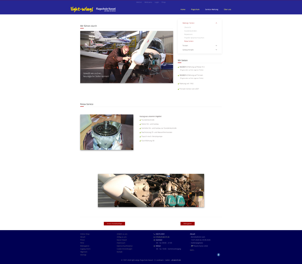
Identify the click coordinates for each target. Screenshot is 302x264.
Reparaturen (188, 34)
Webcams (148, 2)
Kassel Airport (122, 240)
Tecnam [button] (185, 45)
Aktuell (82, 237)
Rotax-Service (188, 41)
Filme (82, 243)
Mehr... (192, 250)
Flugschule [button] (195, 9)
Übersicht (187, 27)
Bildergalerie (187, 223)
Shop (163, 2)
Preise (82, 240)
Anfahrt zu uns (122, 234)
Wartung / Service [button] (188, 23)
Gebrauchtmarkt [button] (188, 50)
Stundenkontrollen (190, 31)
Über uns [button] (227, 9)
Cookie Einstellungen (124, 249)
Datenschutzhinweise (125, 246)
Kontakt (119, 252)
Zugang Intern (85, 249)
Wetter (139, 2)
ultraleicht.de (176, 260)
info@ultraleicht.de (163, 237)
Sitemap (83, 255)
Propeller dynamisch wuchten (194, 38)
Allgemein (83, 252)
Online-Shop (84, 234)
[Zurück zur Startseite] (93, 9)
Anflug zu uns (122, 237)
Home (183, 9)
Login (157, 2)
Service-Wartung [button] (211, 9)
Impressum (121, 243)
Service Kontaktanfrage (114, 223)
